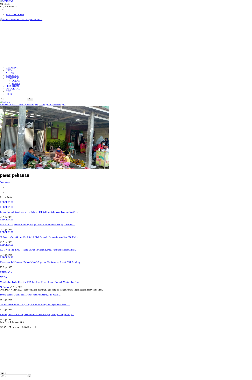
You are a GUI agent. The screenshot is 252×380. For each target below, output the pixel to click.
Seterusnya (5, 182)
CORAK (16, 81)
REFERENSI (12, 75)
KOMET (16, 83)
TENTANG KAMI (15, 14)
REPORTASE (12, 78)
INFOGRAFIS (13, 88)
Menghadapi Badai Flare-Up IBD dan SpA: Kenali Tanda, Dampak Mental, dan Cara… (40, 282)
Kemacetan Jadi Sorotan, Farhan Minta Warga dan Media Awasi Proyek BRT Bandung (40, 262)
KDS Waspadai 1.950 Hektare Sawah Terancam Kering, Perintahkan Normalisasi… (38, 249)
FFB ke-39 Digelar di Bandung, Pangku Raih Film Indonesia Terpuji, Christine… (37, 224)
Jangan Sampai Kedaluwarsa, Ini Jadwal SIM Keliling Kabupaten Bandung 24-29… (39, 212)
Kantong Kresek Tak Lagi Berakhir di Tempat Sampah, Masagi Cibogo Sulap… (37, 314)
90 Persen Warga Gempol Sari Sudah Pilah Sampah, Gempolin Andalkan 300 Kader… (40, 237)
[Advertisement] (126, 43)
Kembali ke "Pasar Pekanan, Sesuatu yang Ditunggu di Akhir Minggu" (32, 104)
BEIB (8, 91)
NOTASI (10, 73)
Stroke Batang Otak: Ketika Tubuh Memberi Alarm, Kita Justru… (30, 294)
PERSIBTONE (13, 86)
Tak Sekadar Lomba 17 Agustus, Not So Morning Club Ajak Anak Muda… (35, 304)
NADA (9, 70)
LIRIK (9, 94)
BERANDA (12, 67)
